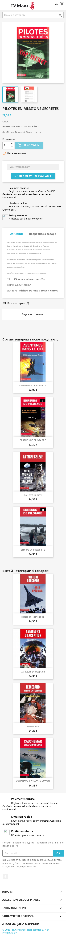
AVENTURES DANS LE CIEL (33, 385)
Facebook (5, 876)
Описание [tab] (16, 234)
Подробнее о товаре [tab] (42, 234)
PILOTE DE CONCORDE (33, 616)
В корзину (28, 145)
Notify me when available (33, 176)
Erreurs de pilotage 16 (33, 549)
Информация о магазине (20, 924)
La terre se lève (33, 494)
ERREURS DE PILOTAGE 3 (33, 440)
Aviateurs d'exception (33, 671)
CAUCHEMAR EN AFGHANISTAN (33, 781)
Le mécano (33, 726)
